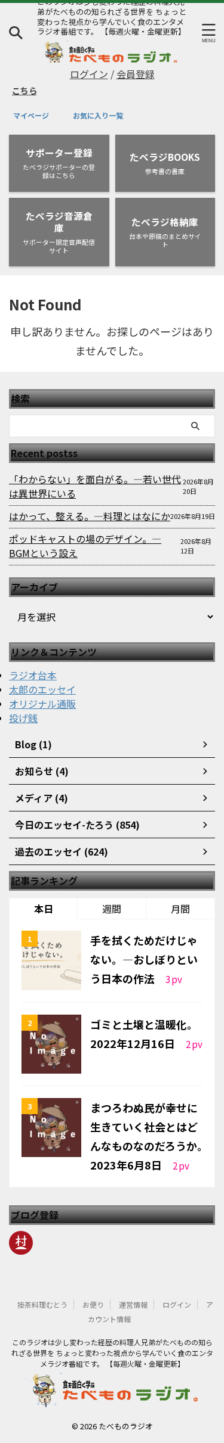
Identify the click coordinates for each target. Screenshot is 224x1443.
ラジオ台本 (33, 675)
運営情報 (133, 1304)
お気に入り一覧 (98, 115)
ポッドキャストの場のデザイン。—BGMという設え (85, 545)
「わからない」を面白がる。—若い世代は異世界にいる (95, 486)
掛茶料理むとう (42, 1304)
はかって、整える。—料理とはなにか (89, 516)
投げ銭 (23, 718)
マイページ (31, 115)
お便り (93, 1304)
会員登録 (135, 74)
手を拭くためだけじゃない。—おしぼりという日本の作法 (144, 959)
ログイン (89, 74)
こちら (19, 90)
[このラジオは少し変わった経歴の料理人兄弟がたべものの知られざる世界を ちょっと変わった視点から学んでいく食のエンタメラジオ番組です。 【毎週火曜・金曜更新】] (108, 59)
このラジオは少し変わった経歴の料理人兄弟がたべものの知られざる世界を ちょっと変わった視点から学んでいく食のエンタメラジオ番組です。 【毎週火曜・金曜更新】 (112, 1353)
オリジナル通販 (42, 703)
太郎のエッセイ (42, 689)
